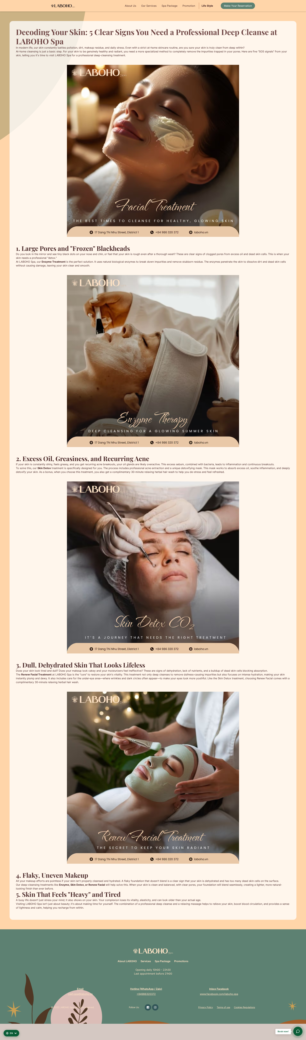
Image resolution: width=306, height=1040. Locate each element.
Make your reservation (238, 5)
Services (146, 961)
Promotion (188, 5)
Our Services (149, 5)
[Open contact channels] (297, 1031)
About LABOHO (127, 961)
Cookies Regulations (244, 1007)
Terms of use (223, 1007)
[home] (63, 6)
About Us (130, 5)
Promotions (181, 961)
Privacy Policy (205, 1007)
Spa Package (169, 5)
